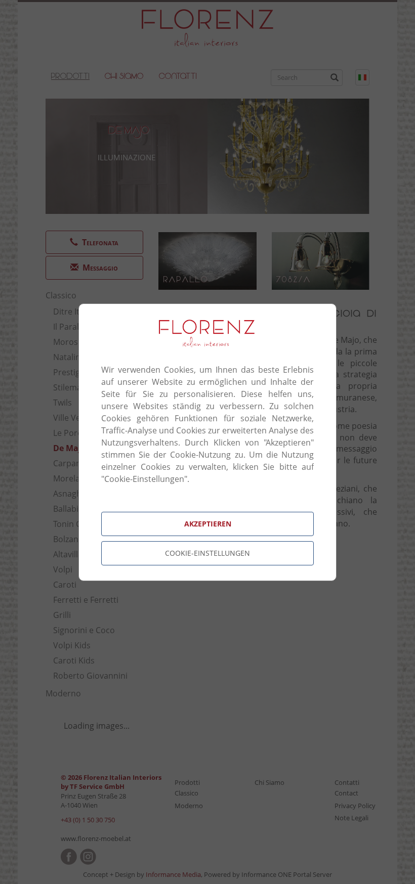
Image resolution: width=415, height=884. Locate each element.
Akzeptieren (207, 523)
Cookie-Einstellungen (207, 553)
